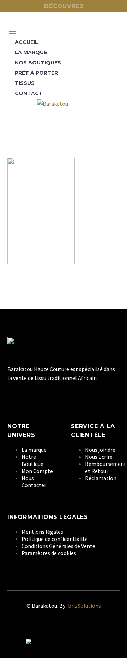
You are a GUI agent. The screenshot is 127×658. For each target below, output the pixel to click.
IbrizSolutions (83, 605)
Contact (29, 93)
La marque (31, 52)
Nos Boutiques (38, 62)
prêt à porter (36, 73)
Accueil (26, 42)
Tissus (25, 83)
